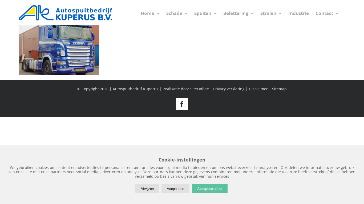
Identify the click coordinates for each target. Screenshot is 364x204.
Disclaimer (258, 88)
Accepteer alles (209, 189)
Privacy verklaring (229, 88)
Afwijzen (147, 189)
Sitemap (279, 88)
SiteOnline (199, 88)
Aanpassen (175, 189)
